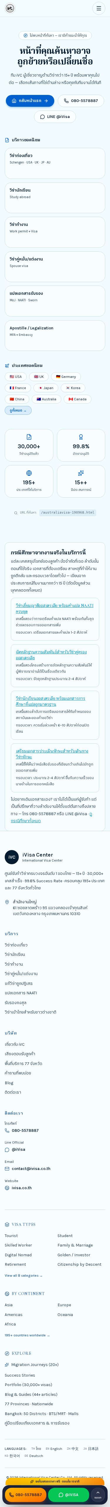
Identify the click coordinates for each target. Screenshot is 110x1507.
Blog (9, 1082)
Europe (64, 1304)
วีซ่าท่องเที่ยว (16, 945)
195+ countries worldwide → (27, 1335)
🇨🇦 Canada (78, 399)
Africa (10, 1324)
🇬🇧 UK (39, 377)
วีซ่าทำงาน (14, 964)
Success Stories (20, 1375)
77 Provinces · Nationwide (29, 1404)
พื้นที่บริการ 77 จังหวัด (23, 1063)
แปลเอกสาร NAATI (21, 993)
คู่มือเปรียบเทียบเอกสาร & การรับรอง (37, 1423)
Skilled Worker (18, 1245)
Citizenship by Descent (79, 1264)
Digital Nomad (18, 1254)
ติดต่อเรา (13, 1092)
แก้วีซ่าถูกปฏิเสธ (19, 983)
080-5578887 (84, 100)
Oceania (65, 1314)
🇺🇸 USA (16, 377)
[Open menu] (98, 8)
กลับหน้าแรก (30, 100)
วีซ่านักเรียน (15, 954)
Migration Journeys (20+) (35, 1364)
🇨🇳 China (17, 399)
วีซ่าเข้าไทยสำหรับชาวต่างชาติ (30, 1012)
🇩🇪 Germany (66, 377)
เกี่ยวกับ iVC (15, 1044)
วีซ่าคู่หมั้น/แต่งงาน (21, 973)
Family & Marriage (75, 1245)
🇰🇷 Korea (73, 388)
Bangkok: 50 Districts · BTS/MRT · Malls (42, 1413)
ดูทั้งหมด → (18, 410)
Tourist (11, 1235)
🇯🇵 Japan (45, 388)
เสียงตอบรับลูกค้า (20, 1053)
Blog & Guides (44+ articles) (31, 1394)
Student (65, 1235)
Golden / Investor (73, 1254)
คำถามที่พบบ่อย (18, 1073)
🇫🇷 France (18, 388)
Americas (14, 1314)
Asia (9, 1304)
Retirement (15, 1264)
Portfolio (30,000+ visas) (28, 1385)
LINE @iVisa (58, 116)
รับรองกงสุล (15, 1002)
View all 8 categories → (24, 1275)
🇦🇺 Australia (46, 399)
